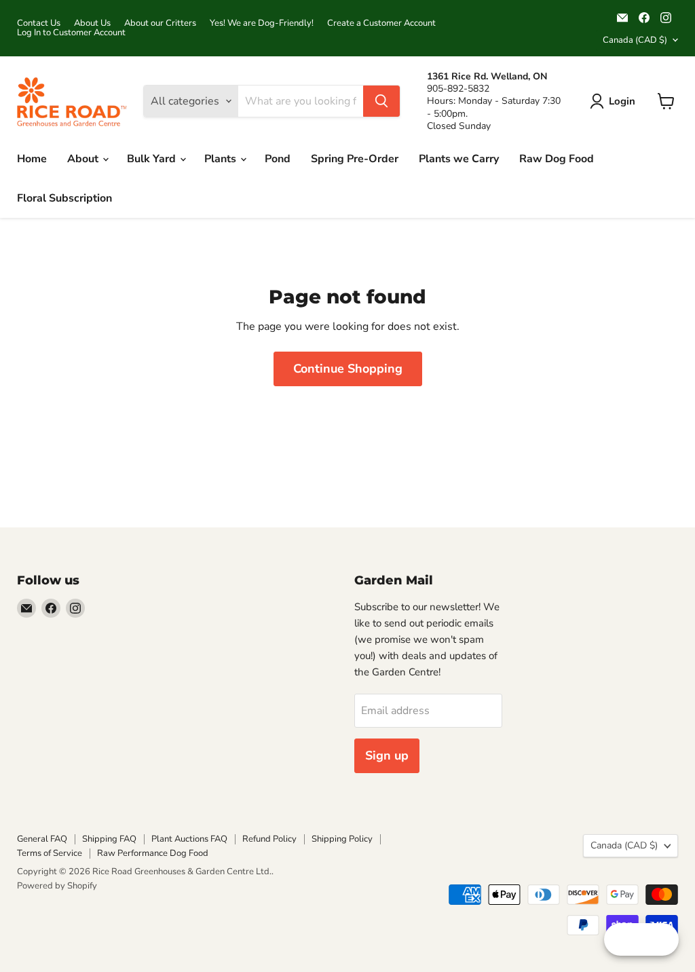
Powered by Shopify (57, 886)
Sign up (387, 755)
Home (32, 158)
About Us (92, 23)
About (84, 158)
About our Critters (160, 23)
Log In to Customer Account (71, 33)
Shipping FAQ (109, 839)
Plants (221, 158)
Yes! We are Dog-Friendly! (262, 23)
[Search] (381, 101)
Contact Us (38, 23)
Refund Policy (269, 839)
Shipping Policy (342, 839)
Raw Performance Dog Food (152, 853)
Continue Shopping (347, 368)
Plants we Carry (459, 158)
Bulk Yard (153, 158)
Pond (277, 158)
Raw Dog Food (556, 158)
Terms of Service (49, 853)
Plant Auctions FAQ (189, 839)
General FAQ (42, 839)
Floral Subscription (64, 198)
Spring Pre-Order (354, 158)
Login (622, 101)
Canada (635, 40)
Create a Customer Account (381, 23)
